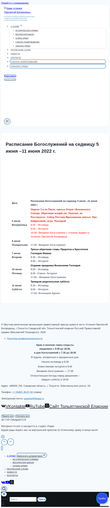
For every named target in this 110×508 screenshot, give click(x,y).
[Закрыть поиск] (4, 494)
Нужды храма (22, 38)
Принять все (7, 416)
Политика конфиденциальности (25, 338)
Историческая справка (26, 31)
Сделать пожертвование (27, 42)
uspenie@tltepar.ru (34, 398)
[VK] (3, 482)
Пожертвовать (10, 76)
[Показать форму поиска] (4, 489)
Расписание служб (21, 50)
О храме (11, 456)
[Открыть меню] (7, 121)
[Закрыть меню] (2, 448)
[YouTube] (8, 482)
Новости (15, 54)
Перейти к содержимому (15, 3)
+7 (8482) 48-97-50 (22, 392)
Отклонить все (22, 416)
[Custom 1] (12, 482)
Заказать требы (22, 46)
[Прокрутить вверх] (4, 442)
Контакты (16, 58)
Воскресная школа (24, 34)
